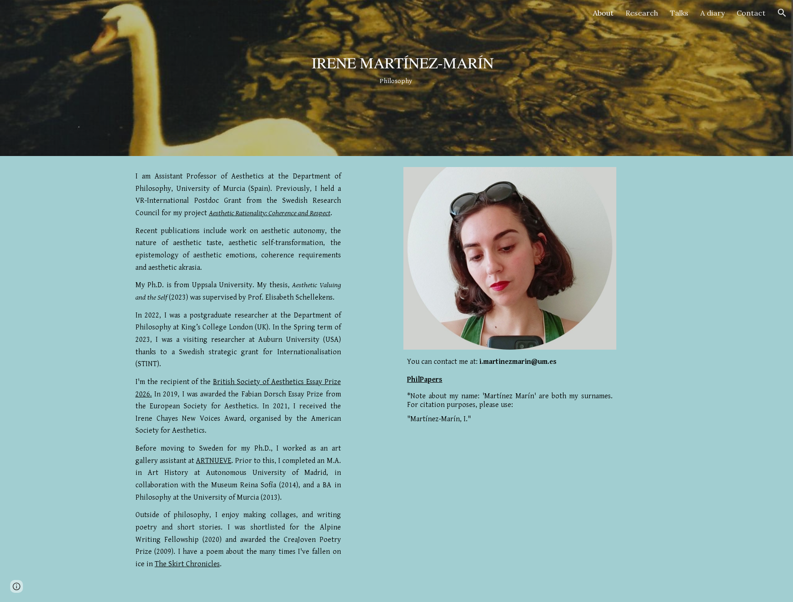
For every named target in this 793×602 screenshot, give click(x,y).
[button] (782, 13)
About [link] (603, 12)
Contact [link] (751, 12)
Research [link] (641, 12)
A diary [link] (712, 12)
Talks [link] (679, 12)
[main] (396, 77)
